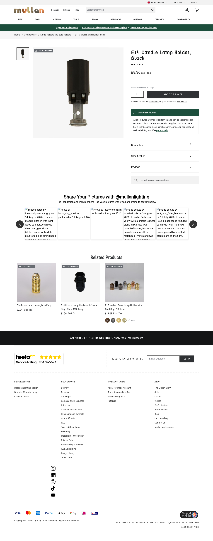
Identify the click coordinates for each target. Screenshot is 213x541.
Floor (95, 19)
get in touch (162, 130)
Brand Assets (161, 409)
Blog (157, 414)
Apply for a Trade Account (67, 27)
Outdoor (137, 19)
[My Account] (187, 9)
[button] (41, 224)
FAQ (63, 422)
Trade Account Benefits (119, 392)
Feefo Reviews (161, 405)
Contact (195, 2)
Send (187, 359)
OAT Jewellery (161, 418)
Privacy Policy (68, 440)
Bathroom (116, 19)
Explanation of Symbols (72, 414)
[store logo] (29, 10)
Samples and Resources (72, 401)
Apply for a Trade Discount (128, 337)
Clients (158, 396)
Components (183, 19)
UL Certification (68, 418)
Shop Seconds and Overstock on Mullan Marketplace (104, 27)
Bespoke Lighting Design (26, 388)
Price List (65, 405)
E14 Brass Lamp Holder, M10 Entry (34, 305)
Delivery (65, 388)
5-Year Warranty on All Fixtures (144, 27)
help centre (154, 101)
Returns (65, 392)
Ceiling (57, 19)
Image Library (68, 453)
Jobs (157, 392)
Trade (77, 10)
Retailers (112, 401)
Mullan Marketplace (164, 427)
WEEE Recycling (68, 449)
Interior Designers (116, 396)
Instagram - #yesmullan (72, 436)
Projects (66, 10)
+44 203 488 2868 (190, 527)
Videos (158, 401)
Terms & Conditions (70, 427)
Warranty (65, 431)
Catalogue (66, 396)
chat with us (182, 101)
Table (76, 19)
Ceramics (159, 19)
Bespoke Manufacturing (26, 392)
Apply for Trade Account (119, 388)
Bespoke (55, 10)
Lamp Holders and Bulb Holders (55, 34)
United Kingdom (157, 2)
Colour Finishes (21, 396)
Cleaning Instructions (71, 409)
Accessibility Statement (72, 444)
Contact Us (160, 422)
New (20, 19)
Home (17, 34)
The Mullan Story (163, 388)
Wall (38, 19)
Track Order (66, 457)
